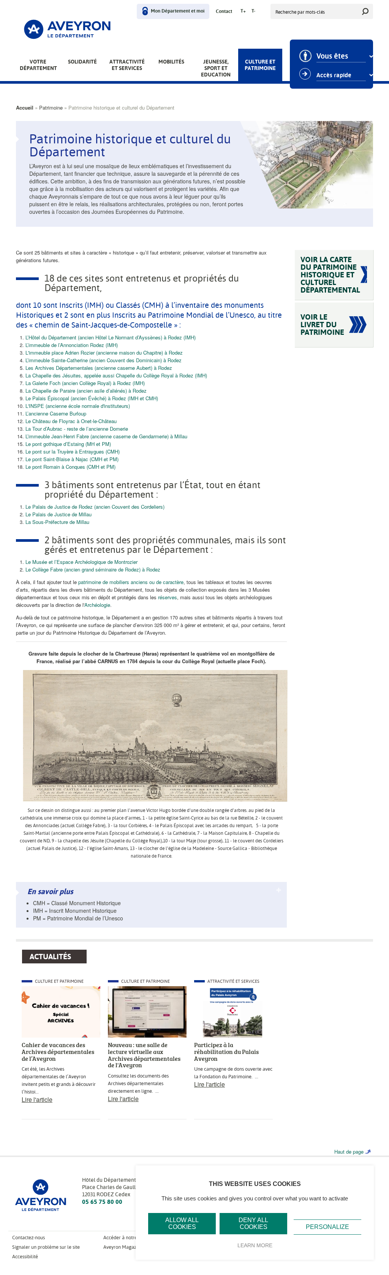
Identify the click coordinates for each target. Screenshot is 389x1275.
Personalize (327, 1227)
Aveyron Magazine (123, 1247)
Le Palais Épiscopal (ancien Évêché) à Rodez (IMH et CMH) (91, 398)
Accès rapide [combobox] (333, 75)
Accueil (24, 107)
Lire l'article (37, 1099)
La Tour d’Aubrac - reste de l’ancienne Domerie (76, 428)
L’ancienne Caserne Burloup (55, 413)
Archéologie (97, 604)
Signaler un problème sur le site (46, 1247)
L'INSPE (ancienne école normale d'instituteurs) (77, 405)
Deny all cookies (253, 1223)
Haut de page (349, 1151)
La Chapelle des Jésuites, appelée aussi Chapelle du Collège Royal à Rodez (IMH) (116, 375)
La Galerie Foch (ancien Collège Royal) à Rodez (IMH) (85, 383)
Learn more (254, 1245)
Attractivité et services (127, 65)
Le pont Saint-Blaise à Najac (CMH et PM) (72, 459)
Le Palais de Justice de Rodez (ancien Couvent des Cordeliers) (94, 506)
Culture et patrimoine (260, 65)
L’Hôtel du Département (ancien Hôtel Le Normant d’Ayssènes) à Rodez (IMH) (110, 337)
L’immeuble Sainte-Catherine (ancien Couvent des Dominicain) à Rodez (103, 360)
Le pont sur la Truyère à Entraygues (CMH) (72, 451)
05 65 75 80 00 (102, 1201)
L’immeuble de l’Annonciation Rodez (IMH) (71, 345)
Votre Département (38, 65)
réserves (167, 597)
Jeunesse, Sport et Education (216, 68)
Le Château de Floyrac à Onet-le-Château (71, 421)
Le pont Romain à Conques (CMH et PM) (70, 466)
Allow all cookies (182, 1223)
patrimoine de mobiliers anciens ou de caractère (130, 582)
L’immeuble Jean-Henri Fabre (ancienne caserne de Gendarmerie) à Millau (106, 436)
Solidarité (82, 62)
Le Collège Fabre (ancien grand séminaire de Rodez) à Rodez (92, 569)
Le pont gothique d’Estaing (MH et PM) (68, 443)
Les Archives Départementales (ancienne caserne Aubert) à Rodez (98, 367)
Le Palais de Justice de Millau (58, 514)
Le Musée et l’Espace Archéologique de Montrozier (81, 561)
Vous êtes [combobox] (332, 56)
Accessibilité (25, 1256)
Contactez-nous (28, 1237)
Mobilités (171, 62)
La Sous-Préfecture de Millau (57, 521)
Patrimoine (51, 107)
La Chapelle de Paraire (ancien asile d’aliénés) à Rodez (86, 390)
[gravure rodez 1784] (155, 735)
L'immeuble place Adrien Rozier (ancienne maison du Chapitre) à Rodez (104, 352)
